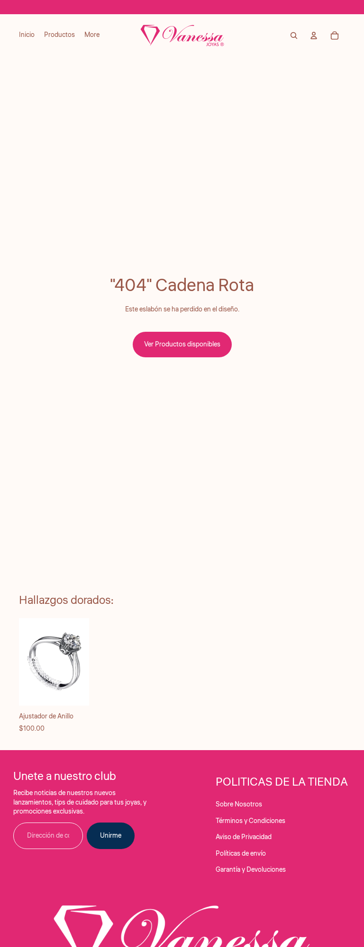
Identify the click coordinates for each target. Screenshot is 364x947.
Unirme (110, 836)
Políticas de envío (241, 853)
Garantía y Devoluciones (251, 870)
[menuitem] (27, 35)
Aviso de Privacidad (244, 837)
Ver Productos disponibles (182, 344)
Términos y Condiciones (250, 821)
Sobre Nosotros (239, 804)
